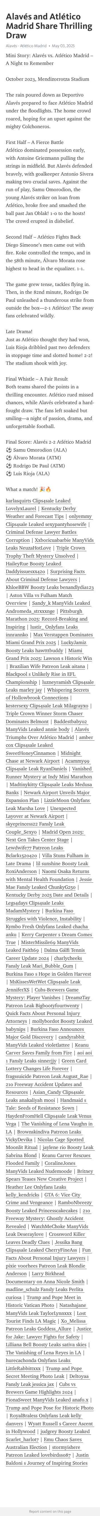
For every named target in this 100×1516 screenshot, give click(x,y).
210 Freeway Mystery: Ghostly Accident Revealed (48, 1218)
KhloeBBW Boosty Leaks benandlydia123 (50, 587)
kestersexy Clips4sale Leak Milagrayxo (47, 706)
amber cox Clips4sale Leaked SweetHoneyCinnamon (50, 745)
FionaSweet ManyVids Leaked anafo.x (47, 1400)
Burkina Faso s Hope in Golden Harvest (48, 974)
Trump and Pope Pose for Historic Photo (50, 1408)
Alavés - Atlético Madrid (26, 45)
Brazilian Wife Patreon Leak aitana (47, 666)
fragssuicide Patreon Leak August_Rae (47, 1076)
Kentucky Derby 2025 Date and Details (47, 895)
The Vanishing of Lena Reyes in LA (43, 1353)
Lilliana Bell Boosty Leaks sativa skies (46, 1345)
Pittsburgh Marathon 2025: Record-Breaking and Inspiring (47, 619)
